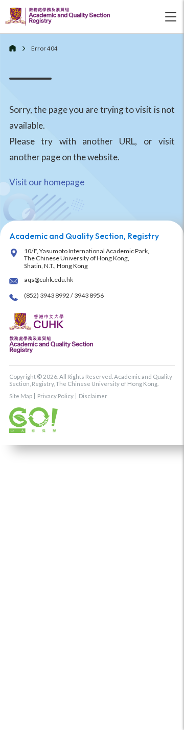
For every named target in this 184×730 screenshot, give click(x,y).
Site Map (20, 396)
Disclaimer (93, 396)
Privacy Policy (55, 396)
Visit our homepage (46, 182)
